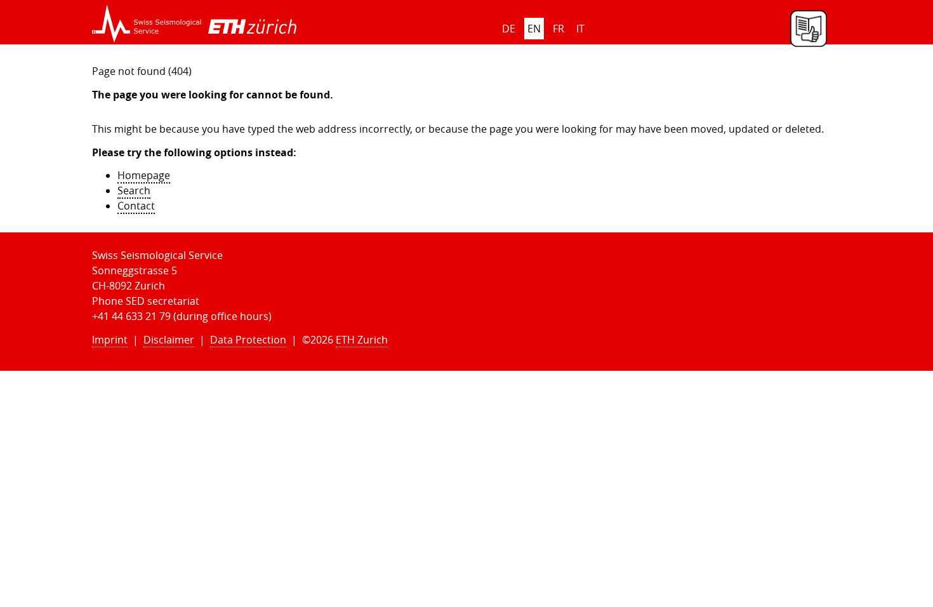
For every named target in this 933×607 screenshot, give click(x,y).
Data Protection (248, 340)
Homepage (143, 175)
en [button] (534, 29)
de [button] (508, 29)
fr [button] (558, 29)
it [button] (580, 29)
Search (133, 190)
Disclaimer (168, 340)
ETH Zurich (362, 340)
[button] (147, 23)
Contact (136, 206)
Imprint (110, 340)
